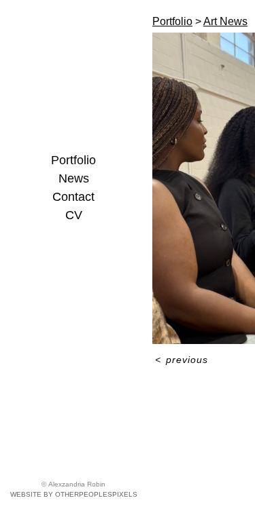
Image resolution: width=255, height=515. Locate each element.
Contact (73, 197)
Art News (225, 21)
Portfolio (73, 160)
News (73, 178)
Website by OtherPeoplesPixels (73, 494)
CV (73, 215)
